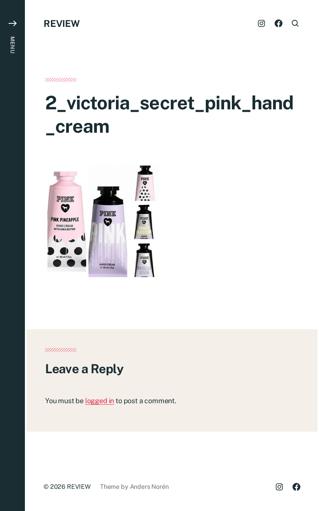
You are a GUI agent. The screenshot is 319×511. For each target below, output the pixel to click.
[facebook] (278, 23)
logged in (99, 401)
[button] (12, 255)
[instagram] (261, 23)
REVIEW (62, 23)
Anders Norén (149, 486)
